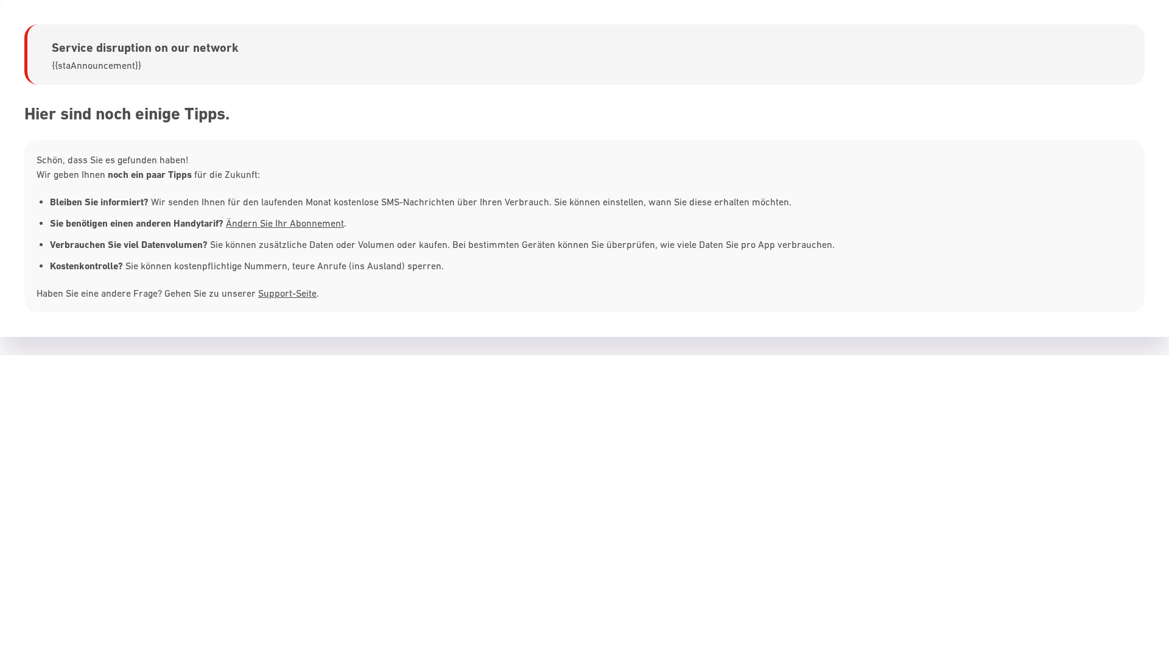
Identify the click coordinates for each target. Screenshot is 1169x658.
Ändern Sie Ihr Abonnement (285, 223)
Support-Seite (287, 293)
